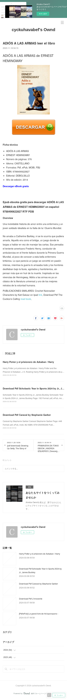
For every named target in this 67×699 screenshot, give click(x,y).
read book (25, 298)
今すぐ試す (43, 14)
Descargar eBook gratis (16, 186)
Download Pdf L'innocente (30, 598)
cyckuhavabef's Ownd (33, 29)
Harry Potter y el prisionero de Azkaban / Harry (28, 362)
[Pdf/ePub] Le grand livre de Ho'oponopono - (38, 613)
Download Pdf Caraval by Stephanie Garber (27, 414)
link (40, 294)
